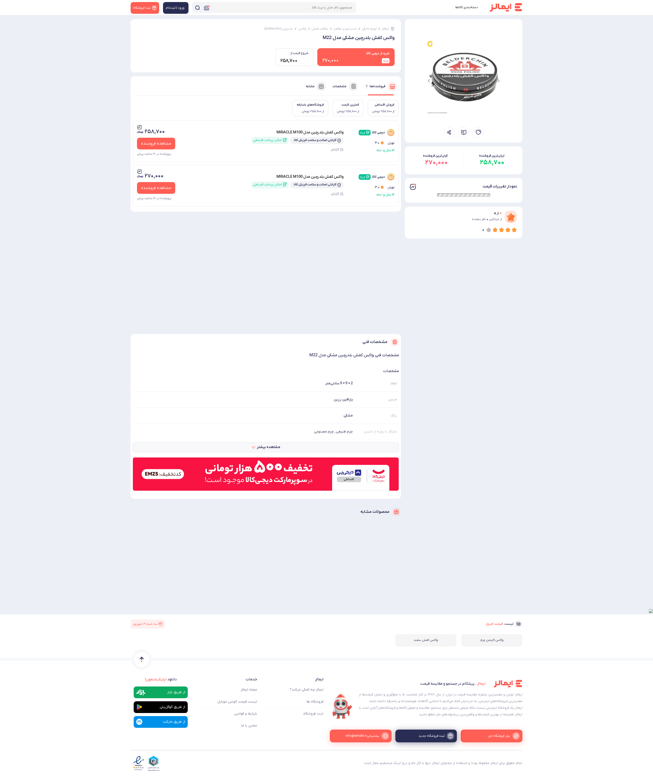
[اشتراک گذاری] (449, 132)
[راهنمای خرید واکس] (463, 132)
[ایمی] (342, 706)
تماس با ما (249, 725)
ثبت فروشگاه (313, 713)
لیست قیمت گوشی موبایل (237, 701)
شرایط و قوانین (245, 713)
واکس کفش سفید (426, 640)
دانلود (161, 679)
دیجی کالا (372, 132)
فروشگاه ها (315, 701)
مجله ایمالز (249, 689)
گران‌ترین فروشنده (435, 156)
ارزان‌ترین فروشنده (491, 156)
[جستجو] (197, 7)
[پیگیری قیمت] (478, 132)
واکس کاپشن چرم (492, 640)
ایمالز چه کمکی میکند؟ (306, 689)
